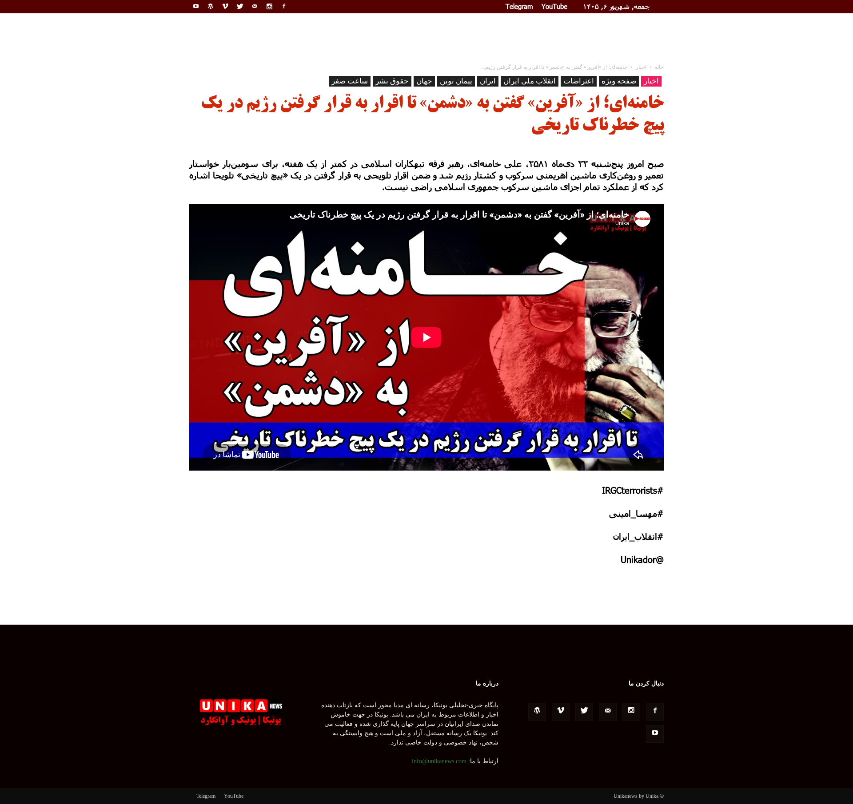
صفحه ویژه (619, 81)
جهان (424, 81)
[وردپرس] (210, 6)
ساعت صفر (349, 81)
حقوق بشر (392, 81)
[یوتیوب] (196, 6)
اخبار (651, 81)
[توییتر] (240, 6)
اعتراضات (578, 81)
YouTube (554, 6)
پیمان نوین (456, 81)
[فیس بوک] (284, 6)
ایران (488, 81)
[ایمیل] (254, 6)
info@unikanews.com (439, 761)
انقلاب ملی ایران (529, 81)
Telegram (519, 6)
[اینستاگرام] (269, 6)
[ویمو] (225, 6)
